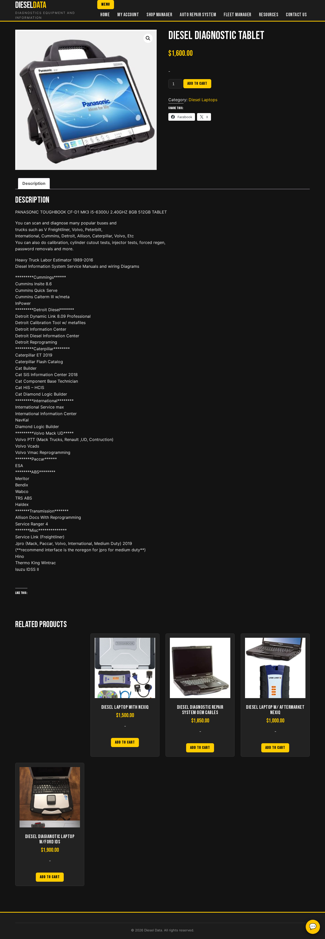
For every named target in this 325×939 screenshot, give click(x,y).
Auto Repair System (198, 15)
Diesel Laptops (203, 99)
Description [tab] (33, 183)
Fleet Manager (237, 15)
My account (128, 15)
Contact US (296, 15)
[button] (148, 38)
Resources (269, 15)
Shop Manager (159, 15)
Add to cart (197, 83)
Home (105, 15)
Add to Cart (125, 742)
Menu (105, 4)
